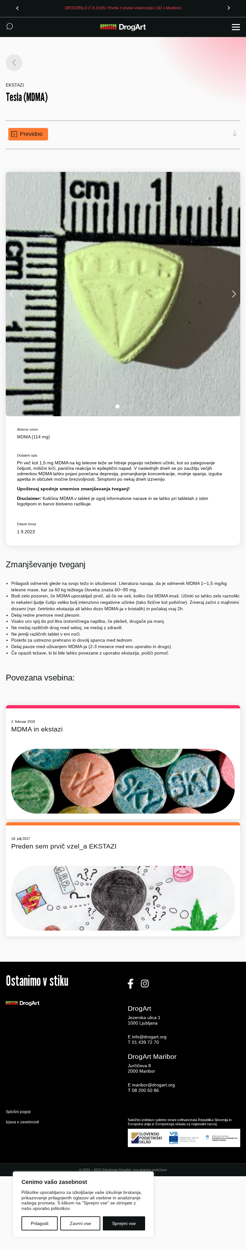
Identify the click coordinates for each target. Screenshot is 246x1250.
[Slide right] (229, 8)
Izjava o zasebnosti (22, 1122)
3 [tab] (131, 407)
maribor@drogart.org (153, 1084)
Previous (12, 294)
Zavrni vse (80, 1223)
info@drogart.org (149, 1036)
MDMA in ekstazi (37, 729)
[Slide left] (17, 8)
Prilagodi (39, 1223)
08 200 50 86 (145, 1090)
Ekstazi (15, 85)
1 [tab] (117, 407)
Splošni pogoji (18, 1112)
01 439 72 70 (145, 1042)
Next (233, 294)
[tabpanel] (123, 294)
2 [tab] (124, 407)
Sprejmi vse (124, 1223)
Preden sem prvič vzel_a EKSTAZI (64, 846)
